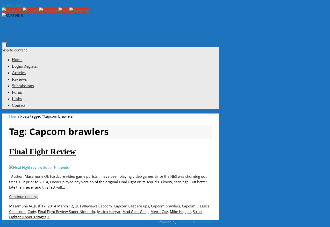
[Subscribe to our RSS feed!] (63, 10)
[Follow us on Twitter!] (31, 10)
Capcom (105, 206)
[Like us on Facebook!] (12, 10)
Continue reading (23, 196)
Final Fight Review (42, 151)
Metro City (159, 211)
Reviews (90, 206)
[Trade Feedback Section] (79, 10)
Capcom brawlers (165, 206)
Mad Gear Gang (135, 211)
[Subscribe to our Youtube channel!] (48, 10)
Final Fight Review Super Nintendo (66, 211)
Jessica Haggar (109, 211)
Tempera (184, 222)
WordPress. (205, 222)
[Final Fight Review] (39, 167)
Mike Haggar (180, 211)
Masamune (18, 206)
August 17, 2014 (42, 206)
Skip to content (14, 4)
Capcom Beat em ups (131, 206)
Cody (32, 211)
